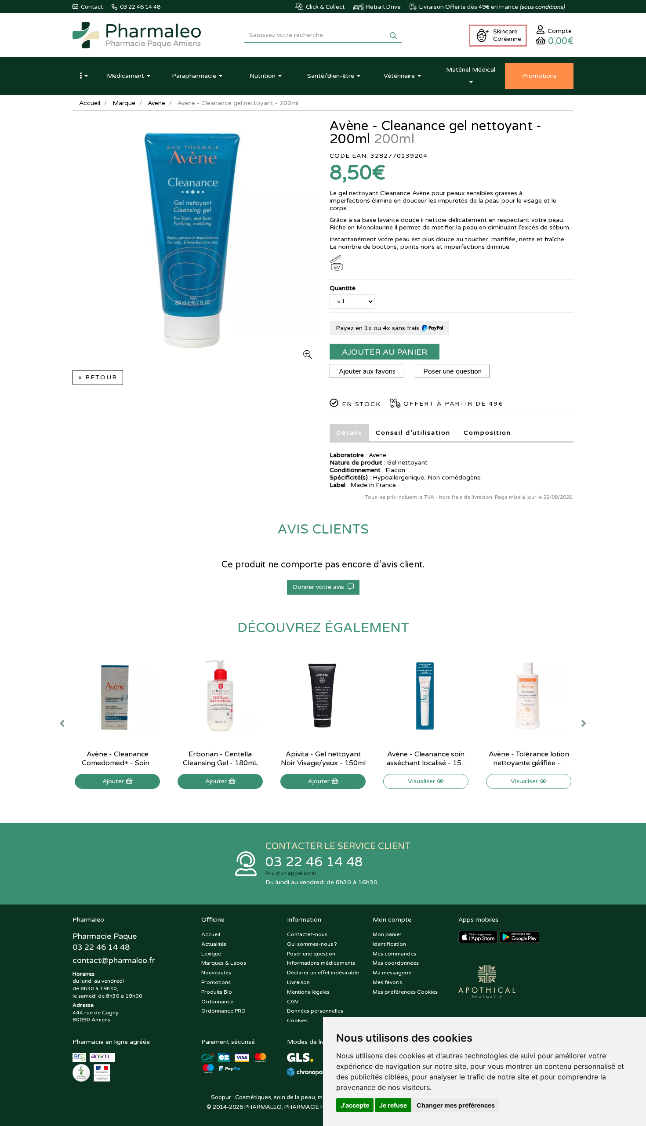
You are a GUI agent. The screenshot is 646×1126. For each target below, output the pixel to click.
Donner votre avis (320, 587)
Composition (487, 432)
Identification (389, 944)
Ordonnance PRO (223, 1011)
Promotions (216, 982)
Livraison (298, 982)
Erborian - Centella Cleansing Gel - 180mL (220, 758)
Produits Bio (216, 992)
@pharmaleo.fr (114, 960)
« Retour (97, 377)
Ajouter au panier (384, 352)
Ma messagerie (392, 973)
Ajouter (114, 781)
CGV (292, 1002)
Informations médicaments (321, 963)
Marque (124, 103)
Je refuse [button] (393, 1105)
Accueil (89, 103)
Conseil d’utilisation (413, 432)
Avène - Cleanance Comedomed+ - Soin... (117, 758)
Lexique (211, 954)
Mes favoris (387, 982)
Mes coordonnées (396, 963)
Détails (349, 432)
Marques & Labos (223, 963)
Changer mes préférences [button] (456, 1105)
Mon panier (387, 934)
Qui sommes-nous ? (312, 944)
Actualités (213, 944)
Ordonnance (217, 1002)
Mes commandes (394, 954)
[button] (83, 76)
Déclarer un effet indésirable (323, 973)
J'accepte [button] (355, 1105)
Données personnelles (315, 1011)
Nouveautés (216, 973)
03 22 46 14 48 (314, 862)
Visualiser (422, 781)
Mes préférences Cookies (405, 992)
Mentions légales (308, 992)
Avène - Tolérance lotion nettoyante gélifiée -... (529, 758)
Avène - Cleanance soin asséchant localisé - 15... (425, 758)
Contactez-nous (307, 934)
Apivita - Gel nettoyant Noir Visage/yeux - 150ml (323, 758)
